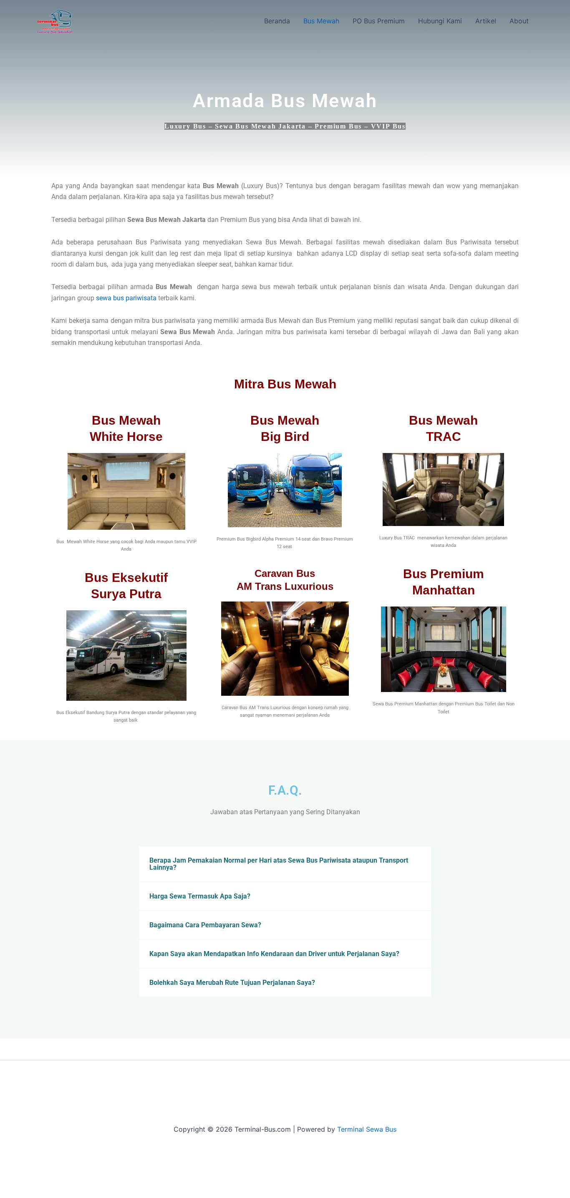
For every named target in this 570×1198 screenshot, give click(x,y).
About (519, 21)
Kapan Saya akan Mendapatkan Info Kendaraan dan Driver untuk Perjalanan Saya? (274, 954)
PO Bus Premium (379, 21)
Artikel (485, 21)
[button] (285, 863)
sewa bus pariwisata (126, 298)
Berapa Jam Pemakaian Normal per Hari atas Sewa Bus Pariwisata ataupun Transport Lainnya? (278, 863)
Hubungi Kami (440, 21)
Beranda (277, 21)
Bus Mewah (321, 21)
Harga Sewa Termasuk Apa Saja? (199, 896)
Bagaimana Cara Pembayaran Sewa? (205, 925)
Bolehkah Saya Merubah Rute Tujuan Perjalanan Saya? (232, 983)
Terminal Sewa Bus (366, 1129)
